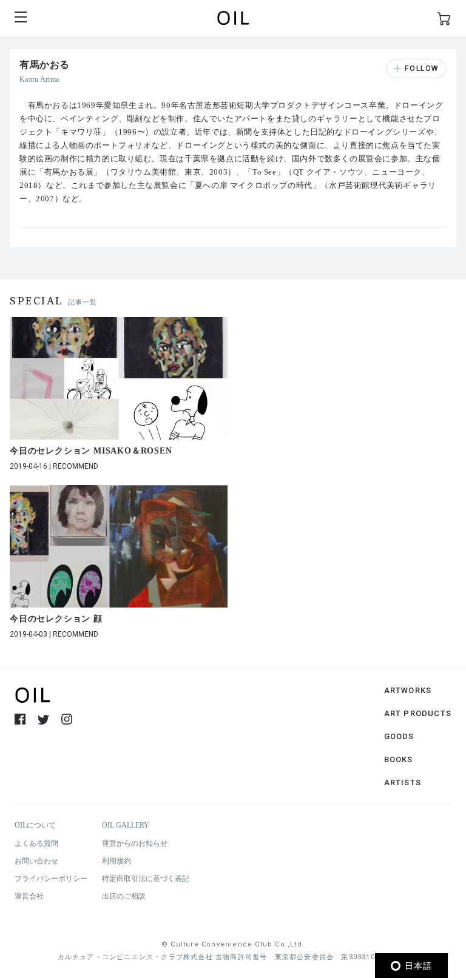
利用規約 (116, 861)
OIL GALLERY (125, 825)
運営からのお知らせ (134, 843)
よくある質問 (36, 843)
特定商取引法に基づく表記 (145, 878)
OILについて (35, 825)
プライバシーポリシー (51, 878)
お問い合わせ (36, 861)
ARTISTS (402, 782)
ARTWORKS (408, 690)
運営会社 (29, 896)
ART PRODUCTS (417, 713)
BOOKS (398, 759)
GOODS (399, 736)
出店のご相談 (124, 896)
